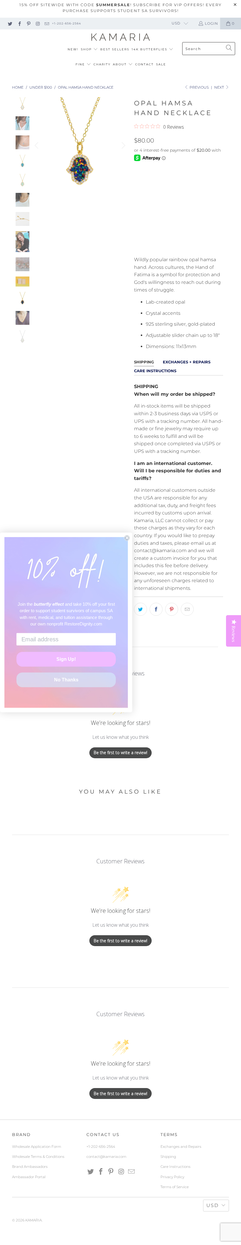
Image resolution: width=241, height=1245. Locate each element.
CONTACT (144, 64)
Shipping (168, 1156)
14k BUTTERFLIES (150, 49)
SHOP (87, 49)
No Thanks (66, 679)
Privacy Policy (172, 1177)
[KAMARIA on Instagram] (37, 23)
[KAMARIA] (121, 37)
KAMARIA (33, 1220)
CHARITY (102, 64)
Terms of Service (174, 1187)
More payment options (200, 244)
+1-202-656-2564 (66, 23)
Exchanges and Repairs (180, 1146)
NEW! (73, 49)
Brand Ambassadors (30, 1166)
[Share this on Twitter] (140, 609)
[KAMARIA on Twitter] (9, 23)
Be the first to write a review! (120, 752)
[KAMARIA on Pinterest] (28, 23)
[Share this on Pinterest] (171, 609)
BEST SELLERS (114, 49)
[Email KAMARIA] (46, 23)
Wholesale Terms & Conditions (38, 1156)
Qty (138, 197)
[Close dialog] (127, 538)
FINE (81, 64)
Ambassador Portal (29, 1177)
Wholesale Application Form (36, 1146)
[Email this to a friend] (187, 609)
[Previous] (37, 145)
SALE (161, 64)
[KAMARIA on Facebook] (18, 23)
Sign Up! (66, 659)
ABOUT (120, 64)
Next (219, 87)
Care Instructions (175, 1166)
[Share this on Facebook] (156, 609)
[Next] (122, 145)
